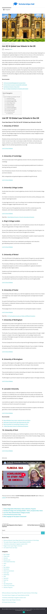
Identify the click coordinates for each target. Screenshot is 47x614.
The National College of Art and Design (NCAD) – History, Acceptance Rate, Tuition (23, 510)
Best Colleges (7, 554)
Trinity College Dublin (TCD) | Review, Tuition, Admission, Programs (19, 509)
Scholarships (6, 574)
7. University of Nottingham (11, 107)
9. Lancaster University (10, 110)
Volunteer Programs (8, 587)
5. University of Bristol (10, 104)
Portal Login (6, 573)
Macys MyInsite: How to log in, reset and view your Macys (16, 420)
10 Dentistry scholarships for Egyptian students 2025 (15, 544)
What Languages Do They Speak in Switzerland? (14, 516)
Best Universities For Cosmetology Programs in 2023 (15, 424)
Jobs (4, 565)
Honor (5, 563)
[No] (45, 610)
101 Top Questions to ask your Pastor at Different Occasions (21, 316)
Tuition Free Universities (9, 585)
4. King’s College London (10, 103)
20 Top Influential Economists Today (12, 514)
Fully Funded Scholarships (9, 561)
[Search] (43, 533)
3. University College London (11, 101)
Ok (23, 612)
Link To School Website (7, 148)
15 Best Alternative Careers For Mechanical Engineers (15, 426)
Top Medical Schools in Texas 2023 (11, 87)
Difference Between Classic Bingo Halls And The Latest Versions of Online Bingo (21, 540)
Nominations (6, 569)
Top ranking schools (8, 584)
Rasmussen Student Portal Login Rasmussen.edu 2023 (16, 422)
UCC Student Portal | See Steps (10, 547)
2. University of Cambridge (11, 100)
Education (6, 558)
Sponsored (6, 578)
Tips (4, 582)
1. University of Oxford (10, 98)
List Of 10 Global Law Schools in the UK (12, 97)
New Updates (7, 567)
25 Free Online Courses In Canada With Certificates (15, 85)
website (4, 497)
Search (3, 530)
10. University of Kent (10, 112)
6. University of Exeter (10, 106)
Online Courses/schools (9, 571)
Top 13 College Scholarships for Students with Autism (15, 89)
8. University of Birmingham (11, 109)
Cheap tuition (6, 556)
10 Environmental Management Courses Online (14, 83)
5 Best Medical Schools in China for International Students (20, 217)
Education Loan (7, 560)
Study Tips (13, 44)
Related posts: (10, 113)
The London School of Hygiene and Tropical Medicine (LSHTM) (17, 542)
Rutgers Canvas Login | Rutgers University (13, 546)
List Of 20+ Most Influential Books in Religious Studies (16, 512)
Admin (10, 49)
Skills (5, 576)
